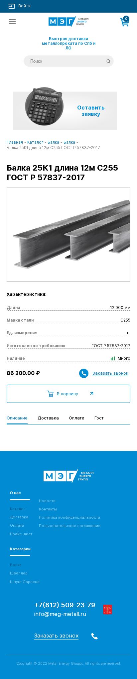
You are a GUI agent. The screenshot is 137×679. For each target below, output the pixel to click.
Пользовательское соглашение (69, 526)
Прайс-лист (21, 534)
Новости (47, 501)
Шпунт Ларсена (25, 582)
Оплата (17, 525)
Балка (16, 565)
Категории (20, 549)
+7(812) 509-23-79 (64, 605)
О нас (15, 493)
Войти (24, 6)
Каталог (17, 509)
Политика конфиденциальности (69, 517)
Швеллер (19, 573)
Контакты (48, 509)
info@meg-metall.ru (60, 614)
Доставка (19, 517)
